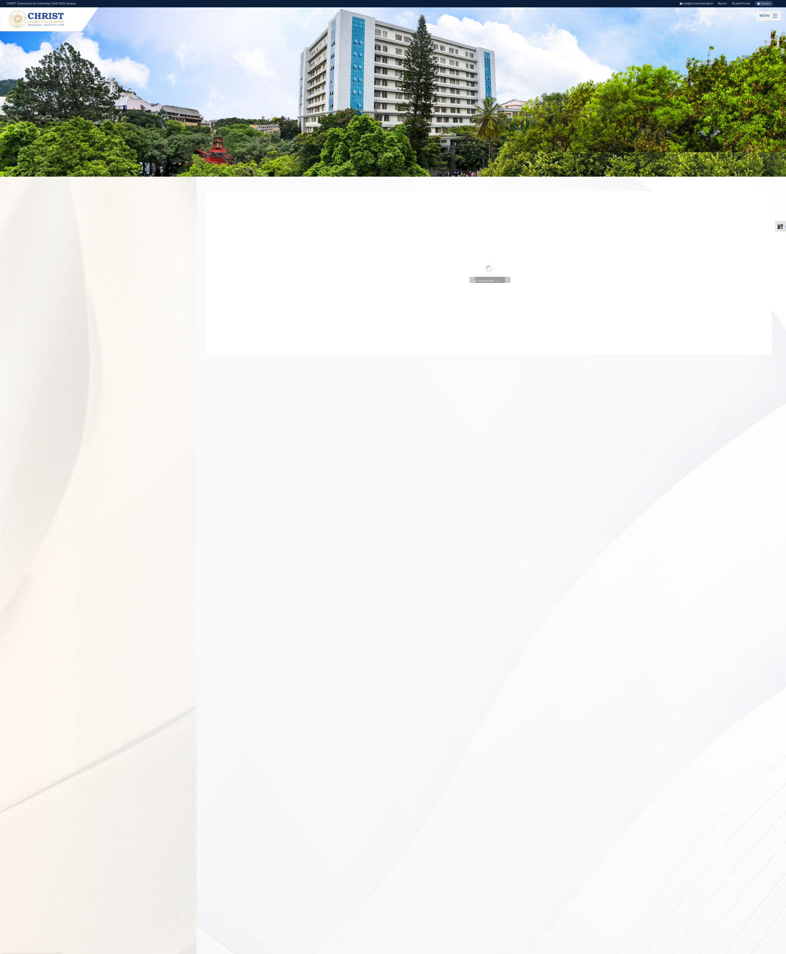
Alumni (722, 3)
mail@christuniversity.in (697, 3)
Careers (765, 3)
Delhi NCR (44, 949)
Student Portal (741, 3)
